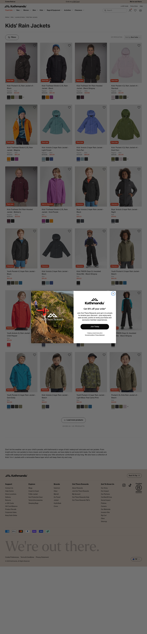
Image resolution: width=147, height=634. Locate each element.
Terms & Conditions (90, 335)
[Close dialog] (113, 294)
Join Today (95, 327)
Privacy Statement (100, 335)
